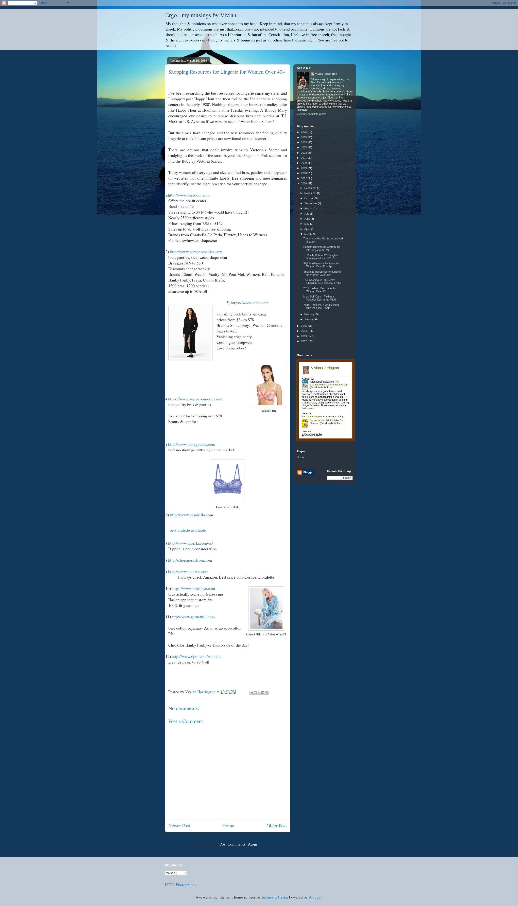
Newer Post (179, 825)
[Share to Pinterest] (267, 693)
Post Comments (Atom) (239, 844)
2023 (304, 147)
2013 (304, 336)
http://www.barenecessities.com (196, 251)
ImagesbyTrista (274, 897)
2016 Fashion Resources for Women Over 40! (319, 290)
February (309, 314)
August (308, 208)
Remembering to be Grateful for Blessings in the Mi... (321, 248)
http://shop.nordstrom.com (190, 560)
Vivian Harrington (326, 73)
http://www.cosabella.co (190, 515)
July (307, 213)
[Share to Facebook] (263, 693)
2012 (304, 341)
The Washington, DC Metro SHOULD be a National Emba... (323, 281)
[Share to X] (259, 693)
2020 (304, 162)
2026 (304, 132)
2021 (304, 157)
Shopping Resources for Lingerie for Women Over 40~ (322, 273)
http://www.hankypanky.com (191, 444)
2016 (304, 183)
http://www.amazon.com (188, 571)
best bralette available (187, 530)
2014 (304, 330)
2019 (304, 168)
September (311, 203)
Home (228, 825)
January (309, 319)
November (310, 193)
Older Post (276, 825)
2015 (304, 325)
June (307, 218)
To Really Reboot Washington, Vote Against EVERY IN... (321, 257)
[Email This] (251, 693)
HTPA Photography (180, 884)
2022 (304, 152)
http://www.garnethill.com (193, 616)
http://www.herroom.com (189, 195)
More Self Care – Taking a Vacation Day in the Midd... (320, 298)
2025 (304, 137)
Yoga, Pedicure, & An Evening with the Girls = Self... (321, 306)
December (310, 187)
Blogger (315, 897)
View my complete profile (311, 113)
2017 (304, 178)
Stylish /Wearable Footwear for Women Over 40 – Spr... (321, 265)
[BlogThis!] (255, 693)
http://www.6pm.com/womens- (197, 656)
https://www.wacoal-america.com (195, 399)
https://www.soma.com (250, 302)
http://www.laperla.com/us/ (190, 543)
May (307, 223)
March (308, 234)
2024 (304, 142)
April (307, 229)
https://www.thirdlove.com (193, 588)
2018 (304, 173)
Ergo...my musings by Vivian (200, 15)
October (309, 198)
